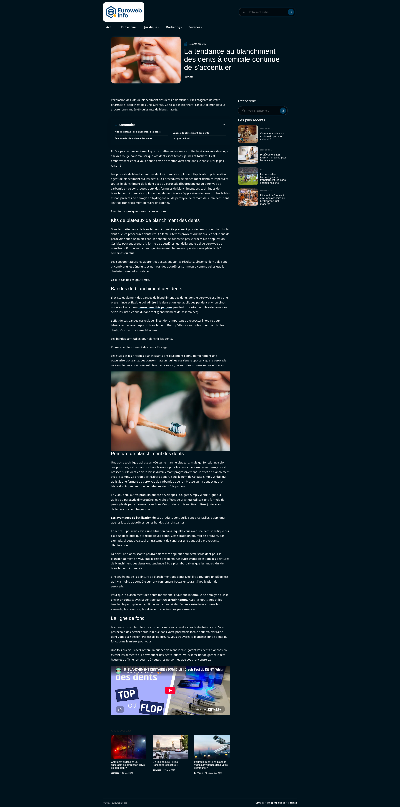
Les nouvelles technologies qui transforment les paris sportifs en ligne (273, 178)
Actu (262, 169)
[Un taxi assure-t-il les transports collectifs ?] (170, 747)
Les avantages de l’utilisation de (133, 517)
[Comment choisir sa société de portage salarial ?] (248, 134)
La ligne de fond (181, 138)
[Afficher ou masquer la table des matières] (180, 125)
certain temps (177, 599)
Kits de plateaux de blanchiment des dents (138, 131)
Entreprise (266, 128)
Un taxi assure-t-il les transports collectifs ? (165, 763)
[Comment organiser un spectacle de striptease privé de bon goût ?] (128, 747)
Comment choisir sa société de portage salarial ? (272, 136)
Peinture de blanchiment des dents (133, 138)
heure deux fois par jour (155, 307)
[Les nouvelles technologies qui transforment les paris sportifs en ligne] (248, 176)
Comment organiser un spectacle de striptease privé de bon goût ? (128, 764)
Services (189, 77)
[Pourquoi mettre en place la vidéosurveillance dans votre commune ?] (212, 747)
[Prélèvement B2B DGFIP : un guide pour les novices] (248, 155)
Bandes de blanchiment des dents (191, 133)
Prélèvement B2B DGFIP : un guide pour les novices (273, 157)
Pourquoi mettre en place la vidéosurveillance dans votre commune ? (211, 764)
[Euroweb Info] (123, 12)
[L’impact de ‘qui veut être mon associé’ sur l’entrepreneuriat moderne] (248, 197)
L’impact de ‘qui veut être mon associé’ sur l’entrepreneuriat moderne (272, 200)
